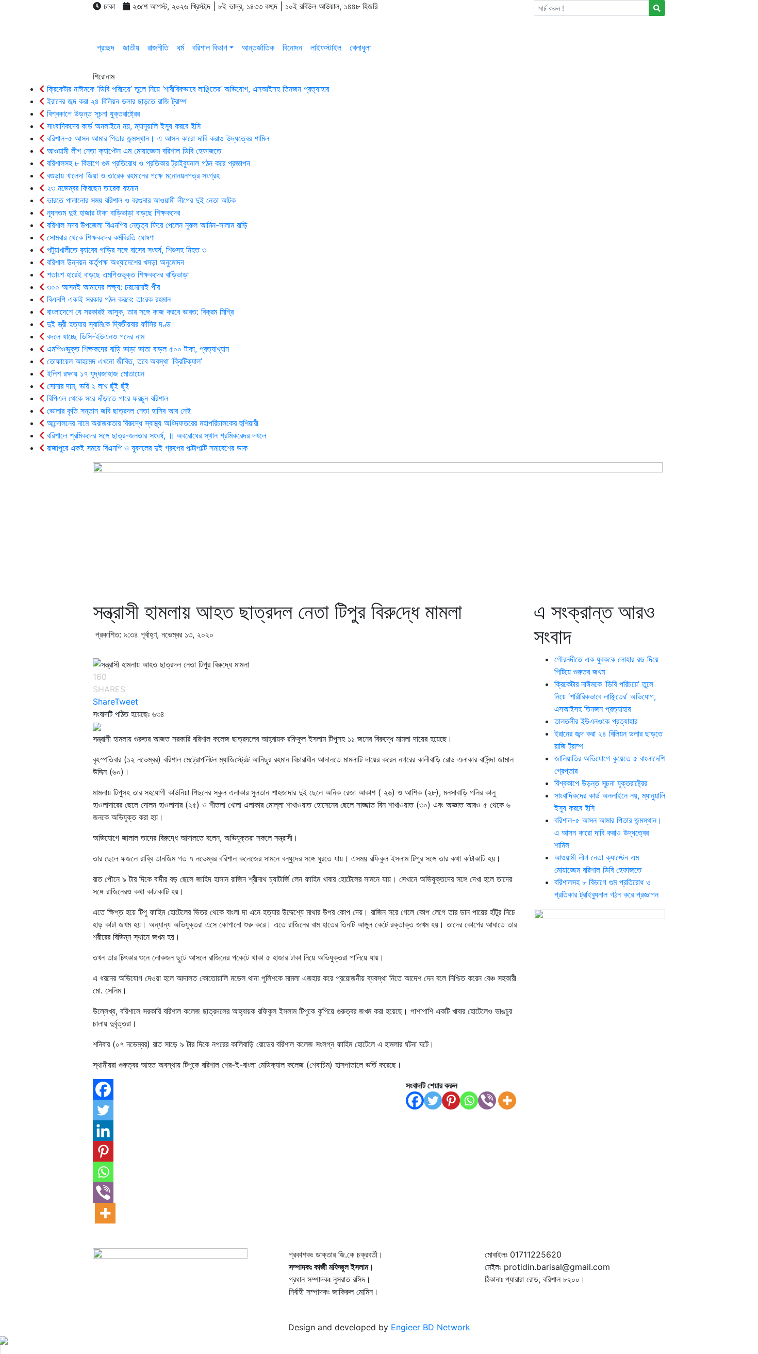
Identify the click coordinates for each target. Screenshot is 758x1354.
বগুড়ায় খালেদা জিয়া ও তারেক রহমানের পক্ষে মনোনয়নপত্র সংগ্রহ (132, 175)
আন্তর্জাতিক (258, 47)
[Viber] (487, 1100)
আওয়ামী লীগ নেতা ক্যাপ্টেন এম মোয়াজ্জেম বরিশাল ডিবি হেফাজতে (132, 150)
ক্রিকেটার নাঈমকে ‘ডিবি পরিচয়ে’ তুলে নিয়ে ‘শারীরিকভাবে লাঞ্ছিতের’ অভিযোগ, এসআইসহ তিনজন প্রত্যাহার (186, 89)
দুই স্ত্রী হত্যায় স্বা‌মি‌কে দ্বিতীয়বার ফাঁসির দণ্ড (107, 324)
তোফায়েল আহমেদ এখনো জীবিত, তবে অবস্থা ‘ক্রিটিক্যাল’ (123, 361)
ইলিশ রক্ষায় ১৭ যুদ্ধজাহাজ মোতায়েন (94, 373)
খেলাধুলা (360, 47)
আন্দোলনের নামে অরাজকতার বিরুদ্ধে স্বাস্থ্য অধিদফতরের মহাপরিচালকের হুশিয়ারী (151, 423)
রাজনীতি (158, 47)
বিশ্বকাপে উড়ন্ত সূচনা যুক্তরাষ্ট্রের (92, 113)
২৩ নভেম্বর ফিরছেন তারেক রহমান (91, 188)
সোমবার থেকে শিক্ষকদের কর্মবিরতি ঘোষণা (99, 237)
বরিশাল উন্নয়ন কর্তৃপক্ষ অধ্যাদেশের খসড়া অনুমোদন (114, 262)
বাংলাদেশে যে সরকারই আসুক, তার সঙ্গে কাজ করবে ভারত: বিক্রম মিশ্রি (139, 311)
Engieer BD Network (430, 1327)
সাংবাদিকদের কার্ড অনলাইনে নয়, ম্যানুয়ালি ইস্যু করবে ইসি (122, 126)
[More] (507, 1100)
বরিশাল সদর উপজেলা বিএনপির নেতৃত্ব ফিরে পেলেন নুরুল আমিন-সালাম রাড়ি (146, 225)
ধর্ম (180, 47)
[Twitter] (433, 1100)
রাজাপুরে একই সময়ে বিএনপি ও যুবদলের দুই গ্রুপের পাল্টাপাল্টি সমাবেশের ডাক (146, 448)
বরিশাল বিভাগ (209, 47)
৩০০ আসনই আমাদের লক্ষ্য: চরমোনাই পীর (102, 287)
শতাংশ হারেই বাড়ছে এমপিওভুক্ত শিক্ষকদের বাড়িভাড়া (116, 274)
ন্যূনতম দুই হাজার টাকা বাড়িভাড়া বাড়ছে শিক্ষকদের (112, 212)
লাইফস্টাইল (325, 47)
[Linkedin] (103, 1130)
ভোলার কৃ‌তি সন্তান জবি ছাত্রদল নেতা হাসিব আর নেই (117, 410)
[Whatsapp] (469, 1100)
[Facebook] (415, 1100)
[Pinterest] (451, 1100)
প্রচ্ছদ (105, 47)
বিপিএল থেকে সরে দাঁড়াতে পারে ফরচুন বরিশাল (106, 398)
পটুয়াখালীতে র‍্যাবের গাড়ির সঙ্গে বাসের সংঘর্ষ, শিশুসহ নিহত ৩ (125, 249)
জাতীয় (131, 47)
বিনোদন (292, 47)
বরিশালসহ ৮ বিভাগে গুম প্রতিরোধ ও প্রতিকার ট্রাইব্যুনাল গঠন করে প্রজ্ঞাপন (147, 163)
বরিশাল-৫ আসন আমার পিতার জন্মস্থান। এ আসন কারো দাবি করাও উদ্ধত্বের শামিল (156, 138)
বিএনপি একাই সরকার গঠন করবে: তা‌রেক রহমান (107, 299)
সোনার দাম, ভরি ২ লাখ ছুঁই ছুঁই (86, 386)
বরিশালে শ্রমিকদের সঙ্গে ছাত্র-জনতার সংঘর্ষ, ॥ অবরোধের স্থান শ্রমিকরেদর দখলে (155, 435)
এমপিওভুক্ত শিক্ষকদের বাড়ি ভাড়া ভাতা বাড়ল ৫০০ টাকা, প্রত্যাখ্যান (136, 349)
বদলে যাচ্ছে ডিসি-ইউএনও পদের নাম (94, 336)
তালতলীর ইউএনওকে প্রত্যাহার (595, 721)
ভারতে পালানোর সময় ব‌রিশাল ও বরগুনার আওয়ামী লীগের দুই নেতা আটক (140, 200)
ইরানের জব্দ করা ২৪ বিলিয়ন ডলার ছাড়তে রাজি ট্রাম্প (115, 101)
